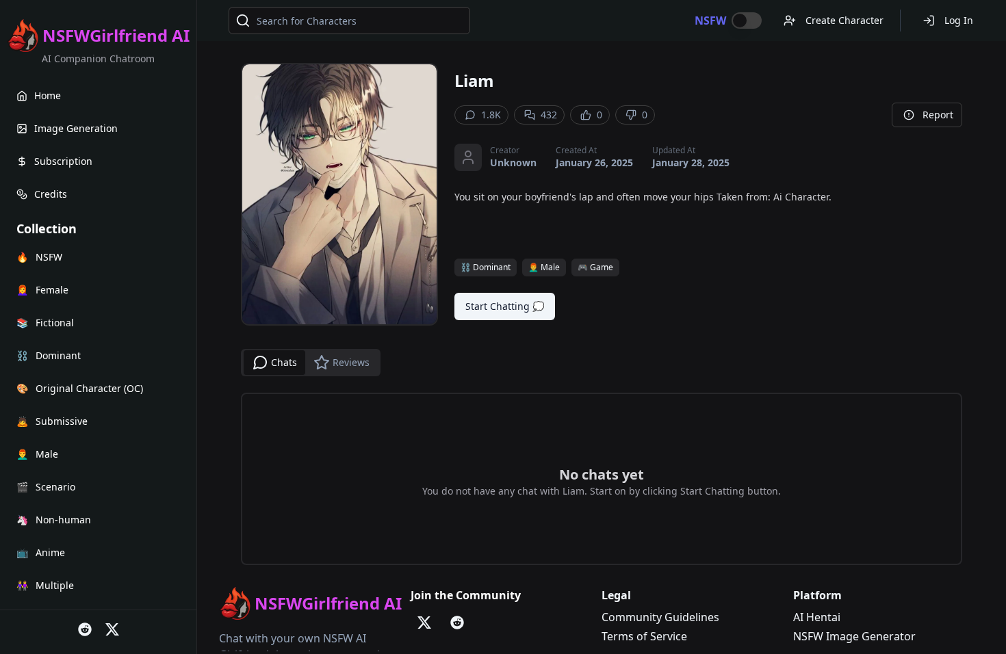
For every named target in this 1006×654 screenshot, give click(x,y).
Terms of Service (644, 636)
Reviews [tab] (351, 362)
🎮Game (595, 267)
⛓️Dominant (486, 267)
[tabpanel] (601, 479)
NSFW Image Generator (854, 636)
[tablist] (311, 362)
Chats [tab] (284, 362)
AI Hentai (816, 617)
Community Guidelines (660, 617)
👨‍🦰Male (544, 267)
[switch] (747, 20)
